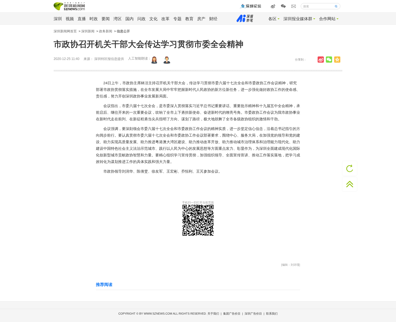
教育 (189, 18)
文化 (153, 18)
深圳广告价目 (253, 313)
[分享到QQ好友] (338, 59)
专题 (177, 18)
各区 (272, 18)
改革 (165, 18)
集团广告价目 (231, 313)
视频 (70, 18)
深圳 (58, 18)
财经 (213, 18)
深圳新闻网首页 (65, 31)
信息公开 (123, 31)
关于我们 (213, 313)
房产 (201, 18)
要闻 (105, 18)
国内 (129, 18)
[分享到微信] (330, 59)
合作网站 (327, 18)
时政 (94, 18)
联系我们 (272, 313)
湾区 (117, 18)
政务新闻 (105, 31)
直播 (82, 18)
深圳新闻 (87, 31)
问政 (141, 18)
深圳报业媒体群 (297, 18)
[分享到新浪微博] (322, 59)
